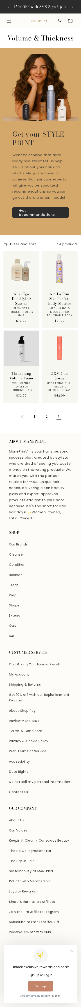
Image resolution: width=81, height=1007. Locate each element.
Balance (15, 575)
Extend (14, 615)
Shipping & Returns (25, 684)
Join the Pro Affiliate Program (34, 912)
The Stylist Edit (21, 861)
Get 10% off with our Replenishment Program (39, 697)
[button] (9, 21)
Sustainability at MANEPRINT (32, 871)
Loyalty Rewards (22, 891)
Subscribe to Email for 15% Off (34, 922)
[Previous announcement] (8, 7)
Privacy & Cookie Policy (28, 741)
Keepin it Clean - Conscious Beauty (39, 840)
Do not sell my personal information (39, 781)
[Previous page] (22, 416)
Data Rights (19, 771)
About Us (16, 820)
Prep (12, 595)
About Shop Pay (22, 710)
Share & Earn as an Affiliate (32, 901)
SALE (12, 636)
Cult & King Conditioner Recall (34, 664)
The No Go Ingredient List (30, 851)
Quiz (12, 625)
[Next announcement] (73, 7)
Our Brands (18, 544)
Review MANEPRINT (24, 721)
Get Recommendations (37, 212)
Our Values (18, 830)
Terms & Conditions (26, 731)
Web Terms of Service (28, 751)
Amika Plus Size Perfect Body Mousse (59, 299)
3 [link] (59, 416)
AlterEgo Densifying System (21, 299)
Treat (13, 585)
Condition (17, 564)
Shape (14, 605)
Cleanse (16, 554)
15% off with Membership (30, 881)
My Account (19, 674)
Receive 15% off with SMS (30, 932)
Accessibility (19, 761)
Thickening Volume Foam (21, 376)
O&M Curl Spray (60, 376)
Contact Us (18, 792)
